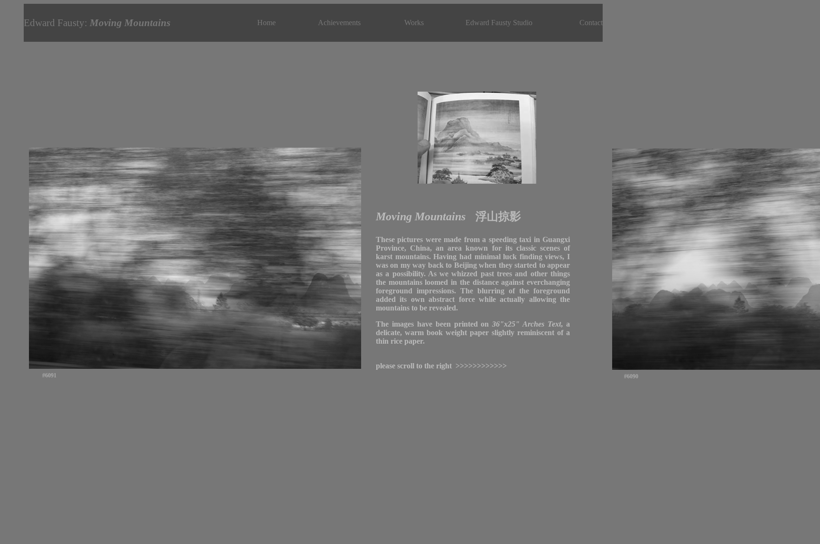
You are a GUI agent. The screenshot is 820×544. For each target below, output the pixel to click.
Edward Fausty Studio (499, 23)
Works (414, 23)
